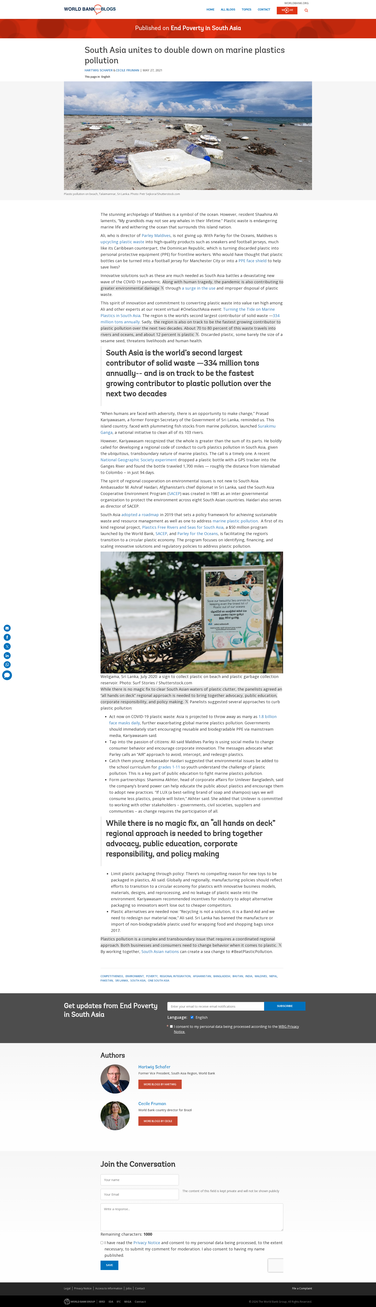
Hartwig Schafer (99, 70)
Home (210, 9)
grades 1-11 (169, 767)
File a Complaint (302, 1288)
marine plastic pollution (235, 520)
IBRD (102, 1302)
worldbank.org (296, 3)
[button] (306, 10)
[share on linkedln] (7, 655)
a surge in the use (198, 288)
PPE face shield (252, 260)
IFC (119, 1302)
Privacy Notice (146, 1242)
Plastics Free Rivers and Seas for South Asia (182, 527)
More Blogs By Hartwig (160, 1084)
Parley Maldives (156, 235)
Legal (67, 1288)
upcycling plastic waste (122, 241)
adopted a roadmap (140, 514)
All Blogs (228, 9)
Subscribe (285, 1006)
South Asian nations (160, 951)
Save (109, 1265)
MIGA (127, 1302)
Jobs (128, 1288)
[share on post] (7, 646)
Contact (264, 9)
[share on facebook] (7, 637)
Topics (246, 9)
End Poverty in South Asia (206, 28)
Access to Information (108, 1288)
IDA (111, 1302)
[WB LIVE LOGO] (287, 11)
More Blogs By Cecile (158, 1121)
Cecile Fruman (127, 70)
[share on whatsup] (7, 664)
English (105, 77)
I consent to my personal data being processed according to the (236, 1029)
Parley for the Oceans (197, 533)
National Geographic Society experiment (139, 459)
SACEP (174, 493)
